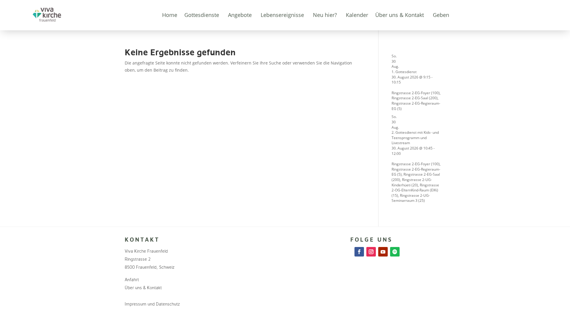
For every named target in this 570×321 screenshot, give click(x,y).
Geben (441, 14)
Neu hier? (325, 14)
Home (169, 14)
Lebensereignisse (282, 14)
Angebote (240, 14)
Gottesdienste (201, 14)
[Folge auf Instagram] (371, 252)
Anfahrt (132, 279)
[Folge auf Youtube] (383, 252)
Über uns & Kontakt (399, 14)
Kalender (357, 14)
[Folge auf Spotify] (395, 252)
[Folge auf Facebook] (359, 252)
